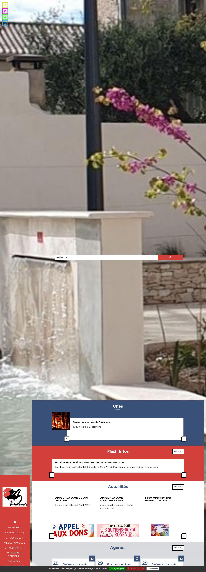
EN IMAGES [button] (14, 561)
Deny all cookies (136, 569)
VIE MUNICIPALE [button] (14, 532)
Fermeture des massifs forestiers (91, 422)
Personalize (153, 569)
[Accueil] (15, 497)
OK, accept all (118, 569)
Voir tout (178, 451)
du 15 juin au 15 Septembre (87, 427)
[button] (15, 522)
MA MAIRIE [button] (14, 527)
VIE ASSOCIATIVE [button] (14, 548)
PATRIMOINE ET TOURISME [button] (14, 554)
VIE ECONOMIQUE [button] (14, 543)
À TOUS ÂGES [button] (14, 538)
